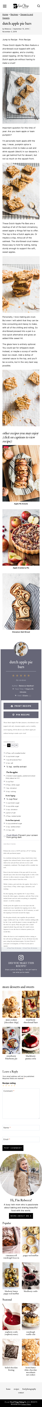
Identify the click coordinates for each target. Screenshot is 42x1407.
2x (12, 745)
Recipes (14, 14)
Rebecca (8, 29)
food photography (29, 1389)
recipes (16, 1389)
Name (7, 1127)
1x (9, 745)
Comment (8, 1091)
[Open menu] (4, 6)
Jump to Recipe (9, 39)
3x (16, 745)
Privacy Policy (26, 1404)
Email (6, 1139)
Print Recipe (25, 39)
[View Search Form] (38, 6)
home (8, 1389)
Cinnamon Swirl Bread (21, 632)
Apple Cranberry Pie (21, 568)
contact (21, 1392)
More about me (19, 1216)
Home (5, 14)
